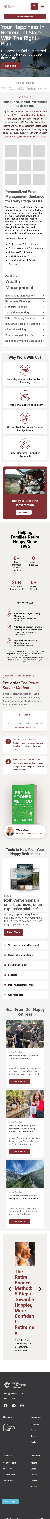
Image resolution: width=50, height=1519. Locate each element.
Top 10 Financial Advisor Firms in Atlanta (26, 641)
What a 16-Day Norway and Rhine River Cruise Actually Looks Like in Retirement (22, 1129)
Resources (36, 1417)
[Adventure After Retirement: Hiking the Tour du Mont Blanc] (25, 1174)
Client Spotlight (9, 1463)
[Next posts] (46, 1124)
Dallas (43, 136)
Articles (34, 1430)
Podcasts (35, 1424)
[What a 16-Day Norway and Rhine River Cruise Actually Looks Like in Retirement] (25, 1104)
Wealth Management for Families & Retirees (9, 1427)
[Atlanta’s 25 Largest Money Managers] (9, 614)
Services (7, 1417)
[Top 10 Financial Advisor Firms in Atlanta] (9, 640)
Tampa (15, 136)
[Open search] (34, 6)
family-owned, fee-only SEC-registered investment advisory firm (25, 115)
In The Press (8, 1469)
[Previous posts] (4, 1124)
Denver (22, 136)
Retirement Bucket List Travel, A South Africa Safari (24, 1057)
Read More (13, 932)
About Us (7, 1455)
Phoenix (31, 136)
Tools (33, 1436)
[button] (42, 6)
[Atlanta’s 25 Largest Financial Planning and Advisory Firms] (9, 627)
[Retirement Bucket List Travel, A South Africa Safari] (25, 1034)
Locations (35, 1455)
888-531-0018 (10, 1398)
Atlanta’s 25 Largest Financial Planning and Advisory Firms (28, 628)
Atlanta (7, 136)
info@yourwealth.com (13, 1393)
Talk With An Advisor (8, 1482)
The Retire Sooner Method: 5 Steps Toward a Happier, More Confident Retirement (24, 1302)
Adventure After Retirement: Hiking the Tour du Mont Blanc (23, 1197)
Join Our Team (9, 1475)
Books (33, 1442)
